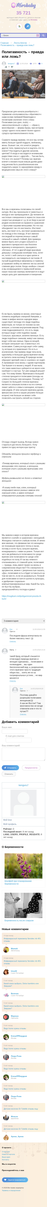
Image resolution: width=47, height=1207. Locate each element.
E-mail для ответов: (15, 736)
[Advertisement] (24, 105)
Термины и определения (11, 1190)
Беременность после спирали (19, 920)
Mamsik (14, 949)
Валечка (15, 993)
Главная (5, 43)
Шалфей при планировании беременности (18, 882)
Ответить (13, 641)
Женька (14, 1116)
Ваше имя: (7, 727)
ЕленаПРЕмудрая (19, 1036)
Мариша (15, 1016)
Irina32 (14, 971)
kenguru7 (11, 64)
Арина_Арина (17, 1136)
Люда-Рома (16, 1056)
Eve (11, 629)
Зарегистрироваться (16, 1180)
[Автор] (4, 64)
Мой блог (7, 820)
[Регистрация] (19, 26)
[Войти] (28, 26)
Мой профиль (9, 824)
